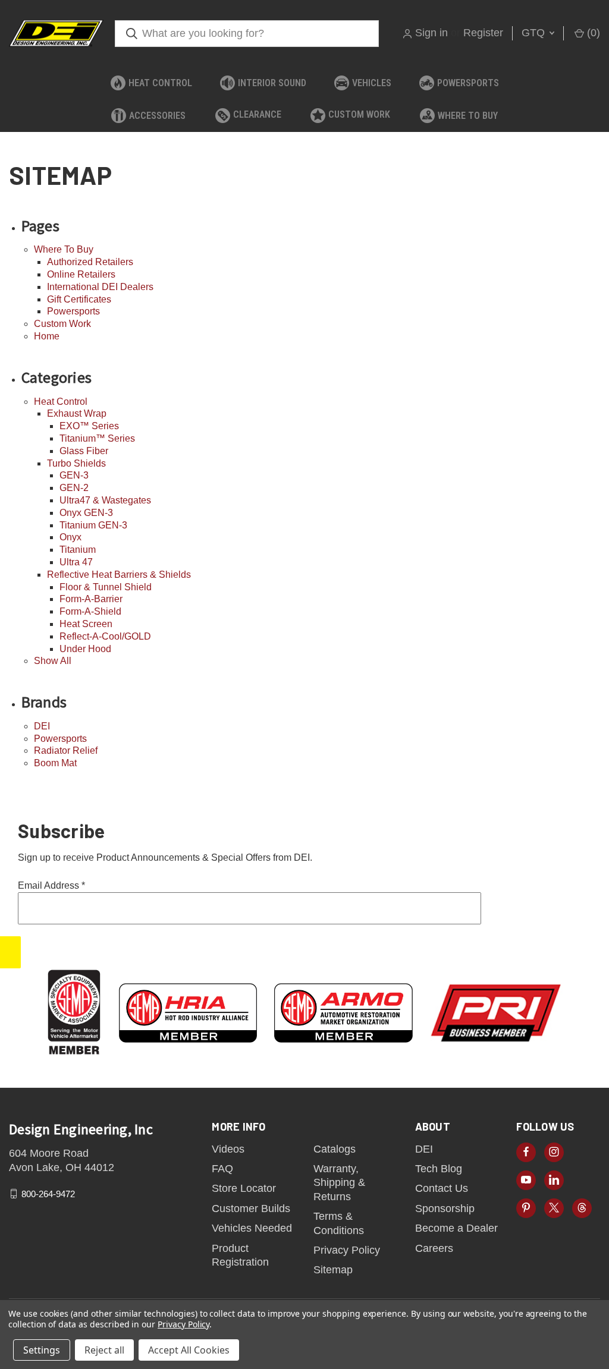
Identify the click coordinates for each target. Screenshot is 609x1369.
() (592, 33)
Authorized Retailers (90, 262)
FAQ (222, 1169)
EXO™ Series (89, 426)
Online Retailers (81, 274)
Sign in (431, 33)
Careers (434, 1248)
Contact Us (441, 1188)
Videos (228, 1149)
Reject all (104, 1350)
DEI (42, 726)
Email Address (51, 885)
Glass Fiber (83, 451)
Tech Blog (438, 1169)
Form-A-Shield (90, 611)
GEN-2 (74, 488)
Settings (41, 1350)
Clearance (257, 114)
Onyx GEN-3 (86, 513)
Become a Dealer (456, 1228)
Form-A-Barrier (91, 599)
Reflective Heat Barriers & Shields (119, 574)
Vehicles (371, 83)
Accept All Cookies (189, 1350)
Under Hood (85, 649)
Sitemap (333, 1270)
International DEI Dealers (100, 287)
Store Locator (244, 1188)
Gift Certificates (79, 299)
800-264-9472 (48, 1194)
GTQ (535, 33)
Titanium (77, 550)
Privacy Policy (346, 1250)
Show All (52, 661)
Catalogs (334, 1149)
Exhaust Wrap (76, 413)
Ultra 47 (76, 562)
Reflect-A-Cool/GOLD (105, 636)
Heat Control (160, 83)
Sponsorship (445, 1208)
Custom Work (359, 114)
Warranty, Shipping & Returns (339, 1183)
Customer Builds (251, 1208)
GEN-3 (74, 475)
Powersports (468, 83)
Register (483, 33)
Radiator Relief (66, 750)
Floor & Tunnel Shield (105, 587)
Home (46, 336)
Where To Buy (468, 115)
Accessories (157, 115)
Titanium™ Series (97, 438)
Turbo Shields (76, 463)
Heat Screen (85, 624)
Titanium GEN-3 (93, 525)
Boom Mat (55, 763)
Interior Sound (272, 83)
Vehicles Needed (252, 1228)
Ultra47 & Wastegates (105, 500)
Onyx (70, 537)
